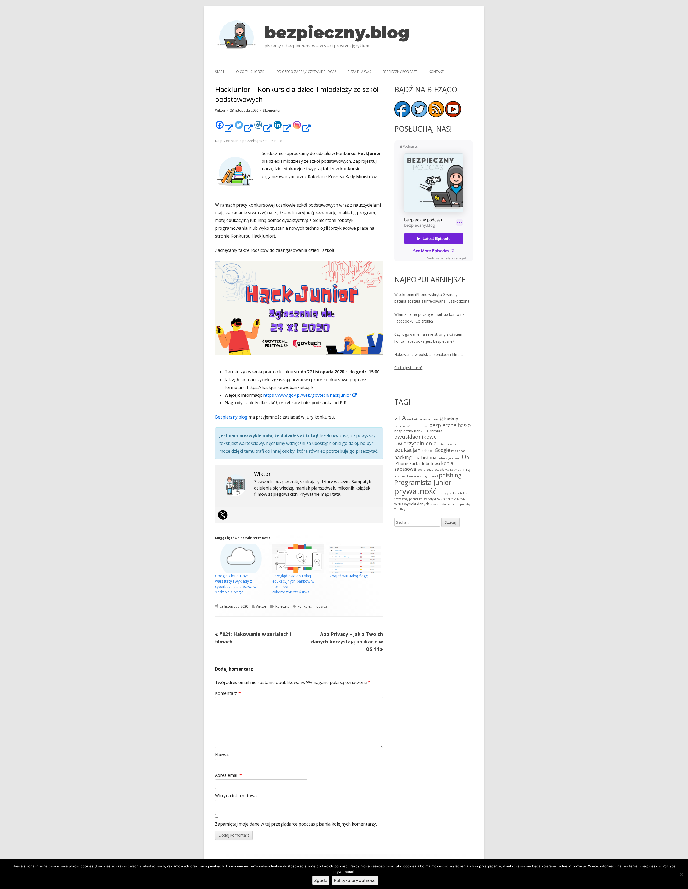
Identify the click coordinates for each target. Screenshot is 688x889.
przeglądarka (447, 493)
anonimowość (431, 419)
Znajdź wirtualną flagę (348, 575)
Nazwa (223, 755)
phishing (450, 475)
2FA (400, 417)
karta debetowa (424, 463)
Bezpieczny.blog (232, 417)
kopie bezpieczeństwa (433, 470)
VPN (456, 499)
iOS (465, 457)
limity (466, 469)
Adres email (228, 775)
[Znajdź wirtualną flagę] (355, 558)
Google (442, 450)
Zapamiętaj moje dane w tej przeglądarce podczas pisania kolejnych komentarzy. (296, 824)
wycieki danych (416, 503)
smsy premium (412, 499)
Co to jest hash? (408, 367)
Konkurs (282, 606)
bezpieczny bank (408, 430)
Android (413, 419)
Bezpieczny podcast (400, 71)
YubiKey (399, 509)
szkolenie (445, 498)
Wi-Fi (463, 499)
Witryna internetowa (236, 796)
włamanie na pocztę (455, 504)
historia (428, 458)
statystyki (430, 499)
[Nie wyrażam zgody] (681, 874)
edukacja (405, 450)
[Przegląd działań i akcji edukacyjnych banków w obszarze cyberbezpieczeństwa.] (298, 558)
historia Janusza (448, 458)
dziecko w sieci (448, 444)
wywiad (435, 504)
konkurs (304, 606)
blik (426, 431)
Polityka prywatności (355, 880)
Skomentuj (271, 110)
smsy (397, 499)
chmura (436, 430)
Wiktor (220, 110)
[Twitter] (223, 515)
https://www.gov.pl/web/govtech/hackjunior (310, 395)
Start (219, 71)
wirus (398, 503)
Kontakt (436, 71)
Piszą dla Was (359, 71)
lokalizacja (408, 476)
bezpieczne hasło (450, 425)
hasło (416, 458)
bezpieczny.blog (337, 32)
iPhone (401, 463)
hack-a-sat (458, 451)
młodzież (320, 606)
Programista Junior (422, 482)
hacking (403, 457)
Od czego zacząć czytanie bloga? (306, 71)
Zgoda (320, 880)
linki (397, 476)
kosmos (455, 470)
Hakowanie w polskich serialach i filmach (429, 354)
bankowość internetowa (411, 426)
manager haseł (427, 476)
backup (451, 419)
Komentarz (228, 693)
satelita (462, 493)
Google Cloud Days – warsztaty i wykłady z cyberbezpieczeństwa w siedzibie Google (235, 583)
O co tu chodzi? (250, 71)
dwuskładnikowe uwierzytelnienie (415, 440)
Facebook (426, 450)
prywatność (415, 491)
